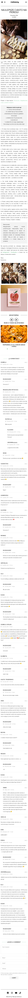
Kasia (3, 903)
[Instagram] (4, 2)
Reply (26, 362)
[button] (26, 2)
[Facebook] (2, 2)
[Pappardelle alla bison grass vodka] (14, 334)
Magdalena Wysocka (10, 390)
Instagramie (6, 252)
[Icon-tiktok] (20, 993)
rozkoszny (15, 2)
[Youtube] (16, 993)
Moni (4, 453)
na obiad (14, 17)
